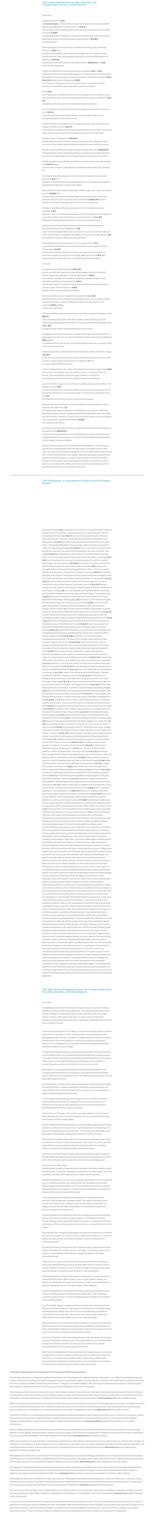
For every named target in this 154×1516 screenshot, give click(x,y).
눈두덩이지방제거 (96, 794)
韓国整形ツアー (55, 194)
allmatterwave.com (112, 1447)
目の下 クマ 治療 (74, 229)
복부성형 (106, 770)
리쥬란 (75, 748)
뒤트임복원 (87, 694)
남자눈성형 (75, 600)
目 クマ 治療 (106, 235)
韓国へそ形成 (97, 71)
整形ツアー (56, 179)
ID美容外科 (73, 138)
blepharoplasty (52, 24)
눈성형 (61, 591)
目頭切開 (57, 249)
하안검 (67, 718)
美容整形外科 (104, 150)
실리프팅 (53, 739)
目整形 (53, 211)
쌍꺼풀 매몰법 (68, 636)
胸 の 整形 (47, 326)
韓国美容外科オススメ (97, 200)
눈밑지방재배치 (49, 709)
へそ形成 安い (82, 27)
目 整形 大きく (101, 255)
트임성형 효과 (96, 684)
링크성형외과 (97, 584)
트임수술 (73, 669)
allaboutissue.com (104, 1410)
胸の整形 (46, 355)
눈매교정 (45, 663)
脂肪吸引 (82, 420)
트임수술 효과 (85, 675)
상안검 (61, 715)
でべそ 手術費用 (51, 33)
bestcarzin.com (86, 1485)
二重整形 (91, 275)
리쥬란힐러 (81, 757)
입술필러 (91, 788)
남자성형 (57, 542)
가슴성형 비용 (63, 733)
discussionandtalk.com (94, 1421)
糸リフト (91, 361)
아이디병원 (91, 566)
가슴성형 (58, 727)
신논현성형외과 (52, 554)
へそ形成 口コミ (55, 50)
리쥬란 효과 (93, 751)
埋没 (96, 243)
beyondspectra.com (81, 1436)
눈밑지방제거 (85, 712)
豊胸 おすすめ (47, 340)
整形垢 (77, 80)
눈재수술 (73, 779)
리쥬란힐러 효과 (103, 760)
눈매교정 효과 (67, 666)
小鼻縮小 (78, 281)
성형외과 (68, 536)
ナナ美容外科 (67, 127)
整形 (50, 92)
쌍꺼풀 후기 (52, 651)
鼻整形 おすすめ (57, 305)
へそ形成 (61, 21)
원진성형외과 (75, 563)
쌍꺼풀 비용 (52, 630)
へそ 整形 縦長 (54, 60)
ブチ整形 (58, 387)
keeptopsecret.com (66, 1473)
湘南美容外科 (62, 431)
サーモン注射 (62, 407)
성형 (61, 530)
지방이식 (89, 770)
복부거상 (54, 776)
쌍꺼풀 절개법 (75, 642)
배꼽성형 (88, 745)
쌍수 (65, 609)
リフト (97, 375)
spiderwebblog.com (87, 1462)
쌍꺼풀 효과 (83, 624)
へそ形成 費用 (92, 39)
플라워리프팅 (77, 742)
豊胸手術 (45, 317)
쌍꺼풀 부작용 (94, 657)
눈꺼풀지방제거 (75, 791)
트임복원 (50, 706)
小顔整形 (108, 369)
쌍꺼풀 (90, 603)
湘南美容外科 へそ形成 (96, 63)
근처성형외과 (76, 548)
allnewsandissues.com (107, 1398)
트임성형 (58, 672)
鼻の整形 (92, 296)
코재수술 (56, 785)
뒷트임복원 (49, 700)
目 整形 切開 (76, 269)
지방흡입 (69, 766)
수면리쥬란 (97, 763)
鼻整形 (74, 287)
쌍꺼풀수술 (107, 612)
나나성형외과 (95, 572)
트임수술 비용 (64, 681)
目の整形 (98, 217)
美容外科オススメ (53, 164)
